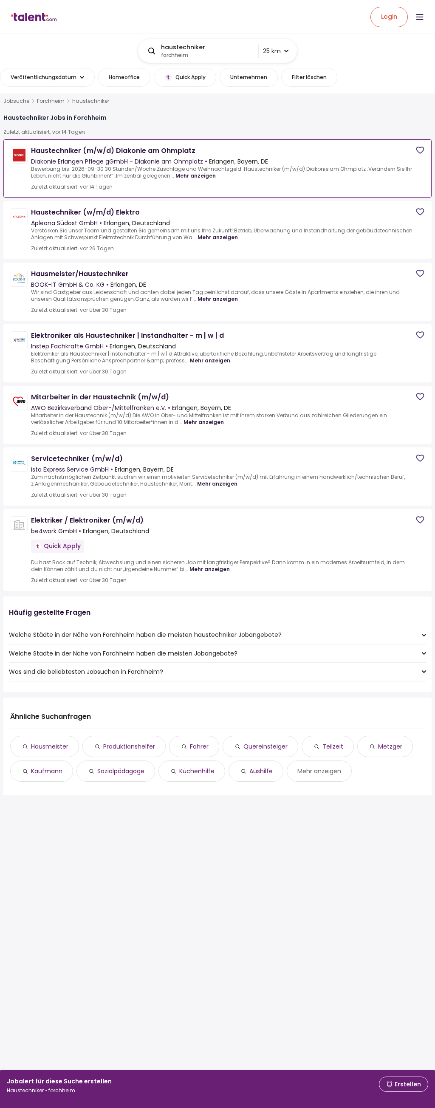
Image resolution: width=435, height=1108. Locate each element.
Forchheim (51, 101)
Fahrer (199, 746)
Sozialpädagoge (120, 771)
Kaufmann (46, 771)
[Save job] (420, 150)
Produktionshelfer (129, 746)
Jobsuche (16, 101)
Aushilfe (261, 771)
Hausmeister (49, 746)
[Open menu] (420, 17)
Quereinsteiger (265, 746)
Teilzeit (332, 746)
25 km (272, 51)
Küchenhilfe (197, 771)
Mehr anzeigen (195, 175)
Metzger (390, 746)
